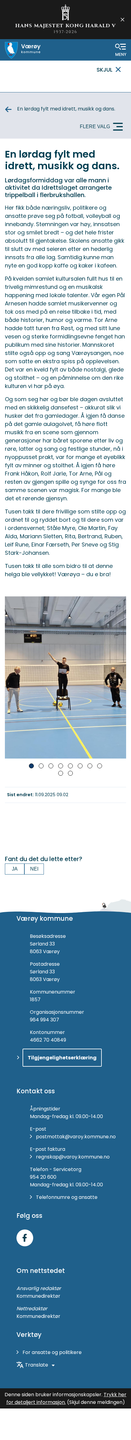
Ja (15, 868)
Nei (34, 868)
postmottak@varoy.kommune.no (76, 1136)
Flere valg (95, 126)
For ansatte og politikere (52, 1352)
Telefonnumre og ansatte (66, 1197)
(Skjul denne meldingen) (96, 1402)
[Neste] (118, 677)
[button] (31, 765)
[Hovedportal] (23, 50)
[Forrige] (12, 677)
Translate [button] (36, 1364)
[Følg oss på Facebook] (24, 1237)
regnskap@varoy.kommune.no (73, 1156)
